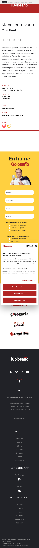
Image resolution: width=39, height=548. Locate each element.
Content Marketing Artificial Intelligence (15, 545)
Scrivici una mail (8, 108)
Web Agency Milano (14, 543)
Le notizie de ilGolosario (18, 225)
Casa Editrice (17, 2)
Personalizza (18, 293)
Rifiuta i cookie (19, 300)
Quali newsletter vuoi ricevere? (17, 222)
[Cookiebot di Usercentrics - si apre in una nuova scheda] (24, 246)
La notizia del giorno (17, 228)
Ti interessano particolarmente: (17, 236)
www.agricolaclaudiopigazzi (12, 115)
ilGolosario (4, 2)
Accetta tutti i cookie (19, 287)
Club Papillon (24, 2)
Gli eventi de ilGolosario (18, 230)
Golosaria (10, 2)
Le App (30, 2)
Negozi (4, 21)
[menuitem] (19, 418)
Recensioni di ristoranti (18, 239)
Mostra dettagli (27, 280)
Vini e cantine (15, 241)
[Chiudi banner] (36, 246)
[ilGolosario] (19, 5)
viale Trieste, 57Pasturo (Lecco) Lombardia (12, 89)
